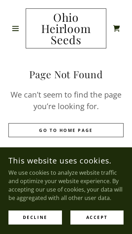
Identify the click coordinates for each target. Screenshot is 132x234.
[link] (66, 28)
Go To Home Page (66, 130)
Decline (35, 217)
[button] (17, 28)
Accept (97, 217)
